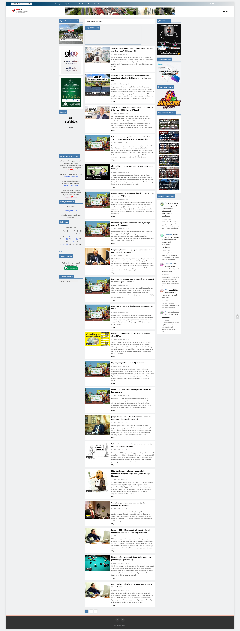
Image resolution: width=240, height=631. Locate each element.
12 (67, 239)
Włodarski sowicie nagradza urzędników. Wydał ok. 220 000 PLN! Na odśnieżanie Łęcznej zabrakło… (131, 138)
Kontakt (96, 4)
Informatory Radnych (81, 4)
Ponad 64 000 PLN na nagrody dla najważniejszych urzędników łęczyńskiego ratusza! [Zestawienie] (130, 531)
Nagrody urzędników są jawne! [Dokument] (127, 362)
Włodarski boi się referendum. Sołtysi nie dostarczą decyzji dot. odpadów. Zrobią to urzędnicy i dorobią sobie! (131, 78)
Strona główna (59, 4)
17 (60, 241)
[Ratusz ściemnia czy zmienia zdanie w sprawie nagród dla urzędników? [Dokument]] (97, 450)
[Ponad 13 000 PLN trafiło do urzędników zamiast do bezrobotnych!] (97, 396)
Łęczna (89, 61)
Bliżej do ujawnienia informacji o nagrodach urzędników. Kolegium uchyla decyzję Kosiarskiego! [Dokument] (130, 473)
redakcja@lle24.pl (71, 211)
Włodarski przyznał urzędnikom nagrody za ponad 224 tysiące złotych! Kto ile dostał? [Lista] (132, 108)
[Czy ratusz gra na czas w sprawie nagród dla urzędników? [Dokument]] (97, 510)
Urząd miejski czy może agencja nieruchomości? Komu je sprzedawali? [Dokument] (132, 251)
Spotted (90, 4)
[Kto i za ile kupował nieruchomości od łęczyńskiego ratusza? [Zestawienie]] (97, 229)
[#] (120, 11)
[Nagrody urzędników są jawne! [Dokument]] (97, 369)
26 (67, 244)
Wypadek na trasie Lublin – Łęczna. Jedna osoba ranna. (170, 314)
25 (63, 244)
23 (80, 241)
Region (89, 319)
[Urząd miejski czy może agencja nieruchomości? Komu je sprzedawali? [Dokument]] (97, 256)
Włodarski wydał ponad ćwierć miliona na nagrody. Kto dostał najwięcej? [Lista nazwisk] (132, 49)
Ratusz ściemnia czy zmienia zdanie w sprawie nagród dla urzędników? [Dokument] (131, 445)
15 (77, 239)
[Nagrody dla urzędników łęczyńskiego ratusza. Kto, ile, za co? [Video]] (97, 590)
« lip (60, 251)
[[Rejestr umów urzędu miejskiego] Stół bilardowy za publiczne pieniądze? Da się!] (97, 563)
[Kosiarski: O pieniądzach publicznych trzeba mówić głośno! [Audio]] (97, 339)
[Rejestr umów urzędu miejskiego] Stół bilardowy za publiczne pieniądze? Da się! (131, 558)
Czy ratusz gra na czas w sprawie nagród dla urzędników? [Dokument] (128, 504)
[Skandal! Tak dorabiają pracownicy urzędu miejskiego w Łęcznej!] (97, 172)
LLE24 (115, 54)
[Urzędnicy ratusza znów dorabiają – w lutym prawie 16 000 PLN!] (97, 313)
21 (73, 241)
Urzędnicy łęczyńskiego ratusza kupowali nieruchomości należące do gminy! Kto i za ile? (132, 280)
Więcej (113, 69)
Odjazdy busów (69, 4)
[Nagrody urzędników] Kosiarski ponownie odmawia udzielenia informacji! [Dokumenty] (131, 418)
